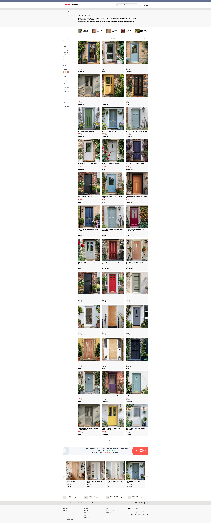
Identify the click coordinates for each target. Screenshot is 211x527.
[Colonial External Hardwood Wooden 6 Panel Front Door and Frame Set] (113, 217)
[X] (147, 503)
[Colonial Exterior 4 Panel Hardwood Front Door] (113, 118)
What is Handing (66, 517)
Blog (138, 0)
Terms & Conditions (110, 510)
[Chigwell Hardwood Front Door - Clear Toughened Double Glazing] (113, 283)
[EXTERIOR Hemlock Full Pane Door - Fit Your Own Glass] (89, 52)
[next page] (121, 440)
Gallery (147, 0)
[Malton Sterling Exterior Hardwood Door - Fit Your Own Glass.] (89, 85)
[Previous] (64, 477)
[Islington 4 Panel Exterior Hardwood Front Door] (137, 150)
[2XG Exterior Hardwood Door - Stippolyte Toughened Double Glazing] (137, 415)
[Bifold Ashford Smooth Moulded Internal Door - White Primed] (95, 470)
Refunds (138, 525)
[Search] (117, 5)
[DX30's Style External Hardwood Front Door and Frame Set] (137, 183)
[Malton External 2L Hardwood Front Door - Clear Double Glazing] (89, 250)
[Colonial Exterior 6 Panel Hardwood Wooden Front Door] (137, 118)
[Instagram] (139, 503)
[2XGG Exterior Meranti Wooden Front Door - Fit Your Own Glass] (113, 52)
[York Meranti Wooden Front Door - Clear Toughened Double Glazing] (137, 316)
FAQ (85, 512)
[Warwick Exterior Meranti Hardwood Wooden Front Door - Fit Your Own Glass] (113, 85)
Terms (135, 525)
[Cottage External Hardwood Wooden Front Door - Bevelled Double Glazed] (137, 250)
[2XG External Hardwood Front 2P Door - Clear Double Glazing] (113, 183)
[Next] (147, 477)
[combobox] (128, 5)
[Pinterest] (145, 503)
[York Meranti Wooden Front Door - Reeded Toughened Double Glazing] (89, 382)
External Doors (67, 11)
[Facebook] (136, 503)
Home (64, 11)
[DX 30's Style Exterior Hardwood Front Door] (89, 118)
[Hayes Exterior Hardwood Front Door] (89, 183)
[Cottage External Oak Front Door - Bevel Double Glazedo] (137, 382)
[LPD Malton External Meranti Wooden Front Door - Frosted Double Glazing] (137, 217)
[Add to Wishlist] (99, 42)
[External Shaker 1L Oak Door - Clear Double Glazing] (89, 316)
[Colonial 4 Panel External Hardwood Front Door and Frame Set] (89, 217)
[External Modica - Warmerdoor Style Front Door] (113, 349)
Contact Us (86, 514)
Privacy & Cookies (109, 514)
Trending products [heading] (71, 459)
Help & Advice (142, 0)
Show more (80, 23)
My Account (65, 510)
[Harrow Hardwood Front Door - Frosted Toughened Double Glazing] (89, 349)
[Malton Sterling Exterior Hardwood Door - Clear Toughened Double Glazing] (113, 415)
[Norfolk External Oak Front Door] (113, 316)
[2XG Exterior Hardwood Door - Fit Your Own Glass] (89, 150)
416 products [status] (113, 38)
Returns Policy (87, 517)
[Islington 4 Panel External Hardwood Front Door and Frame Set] (113, 250)
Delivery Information (88, 515)
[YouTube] (142, 503)
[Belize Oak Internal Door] (75, 470)
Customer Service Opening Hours (69, 519)
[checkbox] (69, 40)
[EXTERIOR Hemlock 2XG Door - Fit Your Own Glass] (137, 52)
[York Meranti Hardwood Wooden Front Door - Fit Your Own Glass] (113, 150)
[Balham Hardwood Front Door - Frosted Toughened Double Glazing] (137, 283)
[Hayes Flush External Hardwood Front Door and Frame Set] (89, 283)
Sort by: (142, 38)
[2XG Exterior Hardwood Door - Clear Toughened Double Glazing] (113, 382)
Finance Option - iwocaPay (111, 515)
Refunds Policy (109, 512)
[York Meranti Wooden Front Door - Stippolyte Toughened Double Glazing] (137, 349)
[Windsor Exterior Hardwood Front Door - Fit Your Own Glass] (137, 85)
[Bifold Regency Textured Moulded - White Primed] (115, 470)
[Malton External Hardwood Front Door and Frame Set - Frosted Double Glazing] (89, 415)
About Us (86, 510)
